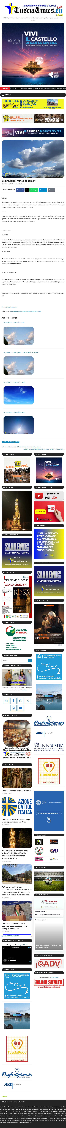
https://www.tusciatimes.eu (23, 1122)
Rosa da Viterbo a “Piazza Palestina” (16, 790)
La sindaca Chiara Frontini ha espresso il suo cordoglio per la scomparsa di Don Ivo (14, 926)
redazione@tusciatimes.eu (39, 1109)
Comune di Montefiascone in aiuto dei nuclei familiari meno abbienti (43, 449)
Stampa (51, 190)
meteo (4, 441)
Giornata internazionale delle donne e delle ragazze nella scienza (22, 447)
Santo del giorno (48, 913)
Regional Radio (23, 945)
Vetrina (23, 184)
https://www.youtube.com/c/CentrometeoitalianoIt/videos (25, 311)
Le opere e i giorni (48, 934)
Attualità (18, 184)
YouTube (23, 690)
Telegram (43, 190)
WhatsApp (34, 190)
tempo (17, 441)
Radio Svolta (54, 977)
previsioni (11, 441)
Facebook (20, 190)
